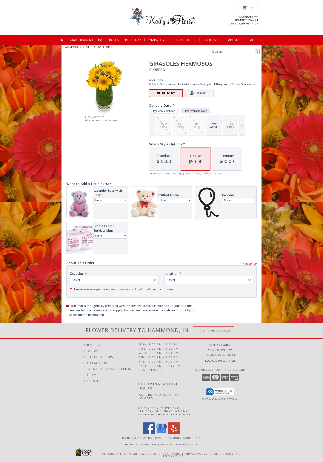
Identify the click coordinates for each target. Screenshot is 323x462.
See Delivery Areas (213, 331)
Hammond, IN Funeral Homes (143, 438)
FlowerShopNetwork (164, 453)
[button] (248, 7)
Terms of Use (173, 456)
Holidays (210, 40)
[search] (256, 51)
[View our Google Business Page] (161, 433)
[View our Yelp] (174, 433)
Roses (114, 40)
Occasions (183, 40)
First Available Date (195, 111)
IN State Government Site (179, 444)
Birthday (133, 40)
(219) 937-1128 (248, 23)
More (254, 40)
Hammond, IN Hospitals (184, 438)
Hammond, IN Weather (141, 444)
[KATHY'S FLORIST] (163, 19)
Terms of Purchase (226, 453)
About (233, 40)
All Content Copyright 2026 (124, 453)
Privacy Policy (195, 453)
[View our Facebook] (149, 433)
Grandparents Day (86, 40)
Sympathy (155, 40)
